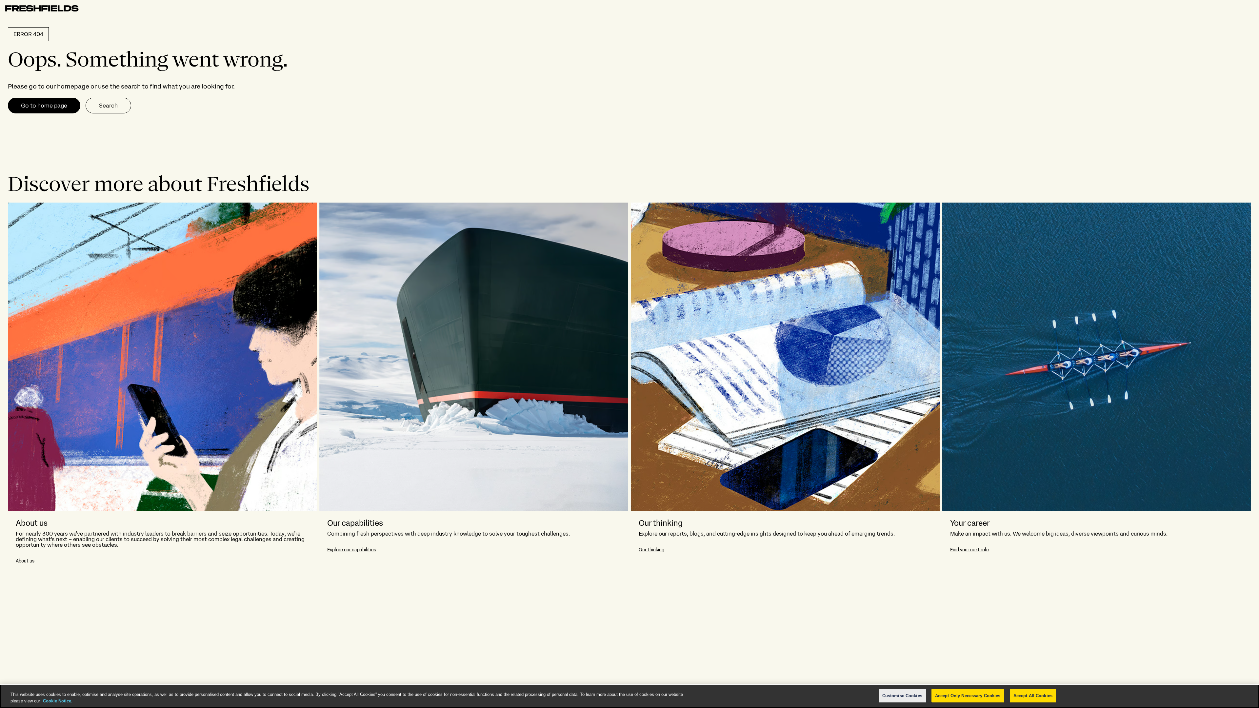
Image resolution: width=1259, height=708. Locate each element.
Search (108, 105)
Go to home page (44, 105)
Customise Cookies (902, 695)
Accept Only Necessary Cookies (968, 695)
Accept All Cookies (1032, 695)
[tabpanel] (629, 387)
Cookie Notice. (57, 700)
